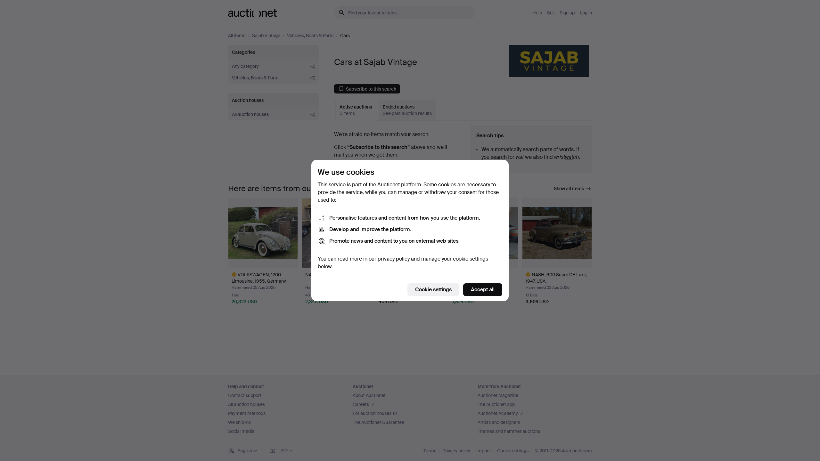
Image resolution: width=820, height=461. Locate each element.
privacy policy (394, 258)
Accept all (483, 289)
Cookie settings (433, 289)
